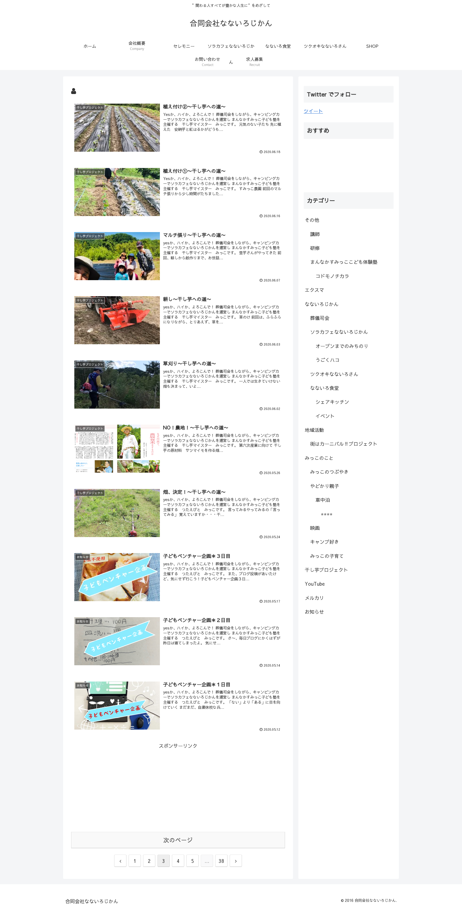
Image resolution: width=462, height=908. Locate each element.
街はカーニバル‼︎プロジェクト (344, 443)
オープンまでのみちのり (341, 346)
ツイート (313, 111)
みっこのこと (319, 458)
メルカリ (314, 597)
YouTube (315, 583)
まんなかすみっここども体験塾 (344, 262)
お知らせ (314, 611)
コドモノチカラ (332, 276)
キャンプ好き (324, 541)
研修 (315, 248)
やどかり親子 (324, 486)
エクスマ (314, 290)
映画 (315, 528)
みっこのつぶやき (329, 471)
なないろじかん (321, 304)
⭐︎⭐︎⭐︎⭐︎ (327, 513)
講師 (315, 234)
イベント (325, 416)
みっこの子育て (327, 556)
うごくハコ (327, 360)
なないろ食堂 (324, 388)
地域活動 (314, 429)
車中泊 (322, 499)
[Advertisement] (178, 787)
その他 (312, 220)
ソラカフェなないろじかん (339, 331)
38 (221, 861)
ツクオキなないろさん (334, 374)
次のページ (178, 840)
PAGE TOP (447, 876)
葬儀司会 (319, 318)
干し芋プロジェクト (326, 569)
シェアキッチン (332, 401)
